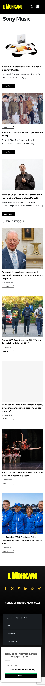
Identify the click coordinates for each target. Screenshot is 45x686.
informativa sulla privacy (25, 670)
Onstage (5, 483)
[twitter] (12, 588)
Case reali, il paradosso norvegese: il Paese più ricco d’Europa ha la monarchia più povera (22, 275)
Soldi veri (6, 286)
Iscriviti (21, 676)
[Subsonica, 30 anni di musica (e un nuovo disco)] (22, 94)
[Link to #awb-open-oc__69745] (31, 6)
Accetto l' (21, 670)
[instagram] (19, 588)
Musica (5, 127)
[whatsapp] (32, 588)
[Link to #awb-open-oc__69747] (37, 6)
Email (7, 661)
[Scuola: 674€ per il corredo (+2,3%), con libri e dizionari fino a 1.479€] (22, 297)
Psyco (5, 419)
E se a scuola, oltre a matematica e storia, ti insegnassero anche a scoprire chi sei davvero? (22, 407)
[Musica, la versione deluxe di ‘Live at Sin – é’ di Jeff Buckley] (22, 32)
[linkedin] (26, 588)
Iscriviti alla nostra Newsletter (22, 602)
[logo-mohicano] (12, 4)
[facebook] (6, 588)
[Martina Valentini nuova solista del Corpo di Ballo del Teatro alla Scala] (22, 430)
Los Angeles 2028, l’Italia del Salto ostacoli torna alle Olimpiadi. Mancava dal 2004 (22, 540)
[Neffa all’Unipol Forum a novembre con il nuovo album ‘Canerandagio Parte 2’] (22, 160)
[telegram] (39, 588)
